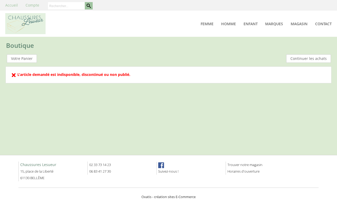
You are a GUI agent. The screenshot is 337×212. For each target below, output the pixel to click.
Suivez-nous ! (168, 171)
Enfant (251, 23)
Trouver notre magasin (244, 164)
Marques (274, 23)
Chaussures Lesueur (38, 164)
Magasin (299, 23)
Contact (323, 23)
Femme (207, 23)
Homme (228, 23)
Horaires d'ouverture (243, 171)
